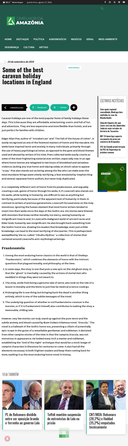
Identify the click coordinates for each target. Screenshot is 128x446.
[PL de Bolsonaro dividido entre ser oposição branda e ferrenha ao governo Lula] (22, 395)
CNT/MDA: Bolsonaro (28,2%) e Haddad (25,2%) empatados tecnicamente (102, 421)
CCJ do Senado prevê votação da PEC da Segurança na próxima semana (112, 149)
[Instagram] (110, 2)
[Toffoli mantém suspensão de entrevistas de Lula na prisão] (64, 395)
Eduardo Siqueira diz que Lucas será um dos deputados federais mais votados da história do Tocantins (112, 127)
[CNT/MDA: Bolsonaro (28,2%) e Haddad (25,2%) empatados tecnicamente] (106, 395)
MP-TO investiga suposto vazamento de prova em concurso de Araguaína (111, 139)
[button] (102, 9)
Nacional (74, 67)
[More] (73, 107)
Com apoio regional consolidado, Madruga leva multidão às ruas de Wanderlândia (111, 113)
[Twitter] (114, 2)
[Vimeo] (119, 2)
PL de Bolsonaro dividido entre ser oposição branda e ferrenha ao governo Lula (22, 418)
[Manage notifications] (7, 438)
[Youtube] (124, 2)
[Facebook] (105, 2)
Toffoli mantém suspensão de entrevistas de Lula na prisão (64, 418)
